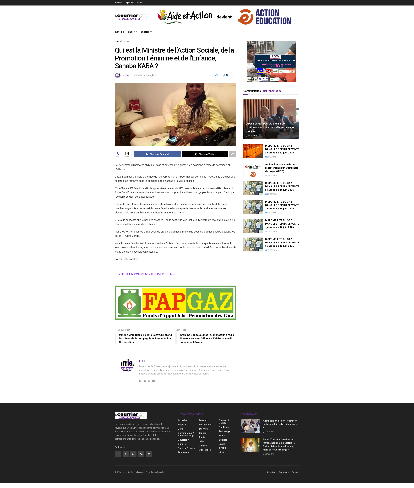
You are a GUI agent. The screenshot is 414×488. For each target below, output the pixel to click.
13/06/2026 (272, 250)
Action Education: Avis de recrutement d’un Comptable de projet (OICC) (281, 168)
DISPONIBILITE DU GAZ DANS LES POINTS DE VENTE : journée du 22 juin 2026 (282, 149)
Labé (201, 441)
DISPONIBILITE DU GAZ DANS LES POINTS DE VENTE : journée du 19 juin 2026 (282, 186)
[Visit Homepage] (131, 16)
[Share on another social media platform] (232, 154)
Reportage (129, 3)
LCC (127, 75)
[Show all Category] (296, 91)
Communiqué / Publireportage (186, 434)
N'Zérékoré (204, 450)
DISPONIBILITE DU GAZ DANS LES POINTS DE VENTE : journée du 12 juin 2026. (282, 242)
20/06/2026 (272, 194)
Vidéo (222, 452)
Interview (119, 3)
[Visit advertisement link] (175, 303)
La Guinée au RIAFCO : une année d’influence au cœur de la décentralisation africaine (270, 127)
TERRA (222, 448)
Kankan (202, 433)
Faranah (202, 420)
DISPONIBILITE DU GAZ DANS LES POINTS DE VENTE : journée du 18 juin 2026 (282, 205)
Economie (183, 452)
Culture (182, 444)
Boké (180, 429)
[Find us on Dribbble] (149, 454)
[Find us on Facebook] (118, 454)
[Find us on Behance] (141, 454)
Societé (223, 440)
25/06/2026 (252, 136)
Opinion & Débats (224, 421)
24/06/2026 (272, 175)
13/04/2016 (139, 75)
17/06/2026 (272, 231)
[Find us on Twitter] (126, 454)
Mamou (202, 445)
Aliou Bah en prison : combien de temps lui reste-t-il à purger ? (280, 424)
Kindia (201, 437)
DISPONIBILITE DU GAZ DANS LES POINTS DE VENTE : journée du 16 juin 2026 (282, 224)
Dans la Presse (186, 448)
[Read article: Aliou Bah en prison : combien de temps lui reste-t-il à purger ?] (250, 426)
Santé (222, 435)
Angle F (132, 32)
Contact (139, 3)
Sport (222, 444)
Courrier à (183, 440)
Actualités (148, 32)
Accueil (119, 32)
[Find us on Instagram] (133, 454)
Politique (224, 427)
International (205, 424)
